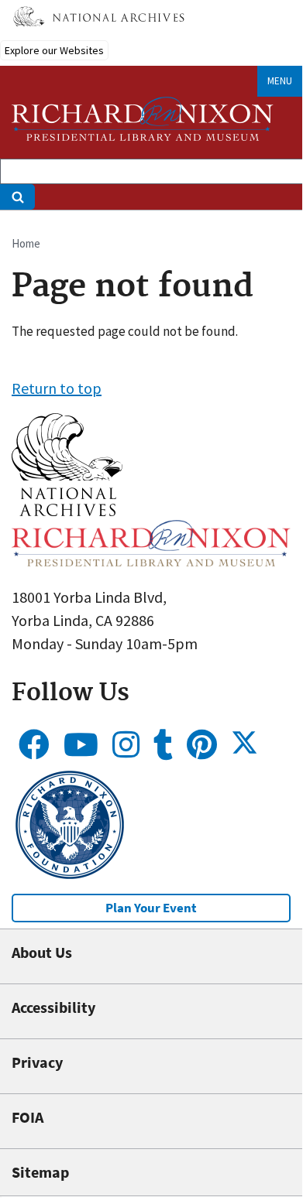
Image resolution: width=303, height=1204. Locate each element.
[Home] (143, 119)
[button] (67, 510)
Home (26, 243)
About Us (42, 952)
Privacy (37, 1062)
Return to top (57, 388)
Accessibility (53, 1007)
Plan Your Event (151, 907)
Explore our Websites (54, 50)
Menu (279, 80)
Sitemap (40, 1172)
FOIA (27, 1117)
